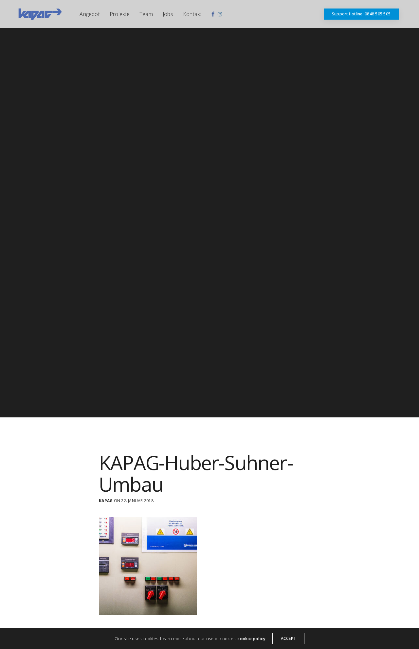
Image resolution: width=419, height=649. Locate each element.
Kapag (106, 500)
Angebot (90, 14)
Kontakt (192, 14)
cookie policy (251, 638)
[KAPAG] (39, 14)
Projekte (120, 14)
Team (146, 14)
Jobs (168, 14)
